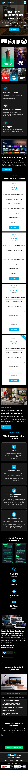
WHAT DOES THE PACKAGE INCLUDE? (11, 693)
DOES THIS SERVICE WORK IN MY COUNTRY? (10, 714)
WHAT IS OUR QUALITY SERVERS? (10, 700)
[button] (25, 2)
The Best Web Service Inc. (14, 768)
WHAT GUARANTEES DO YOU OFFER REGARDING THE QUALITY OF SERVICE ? (12, 704)
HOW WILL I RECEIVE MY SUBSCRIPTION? (12, 707)
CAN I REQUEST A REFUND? (9, 710)
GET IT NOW (14, 227)
